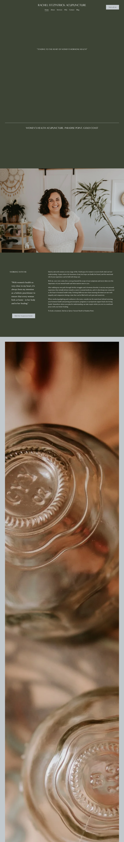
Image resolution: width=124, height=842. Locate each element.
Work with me (112, 7)
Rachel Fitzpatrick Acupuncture (62, 5)
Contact (71, 10)
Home (47, 10)
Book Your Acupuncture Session (23, 316)
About (53, 10)
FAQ (65, 10)
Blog (77, 10)
